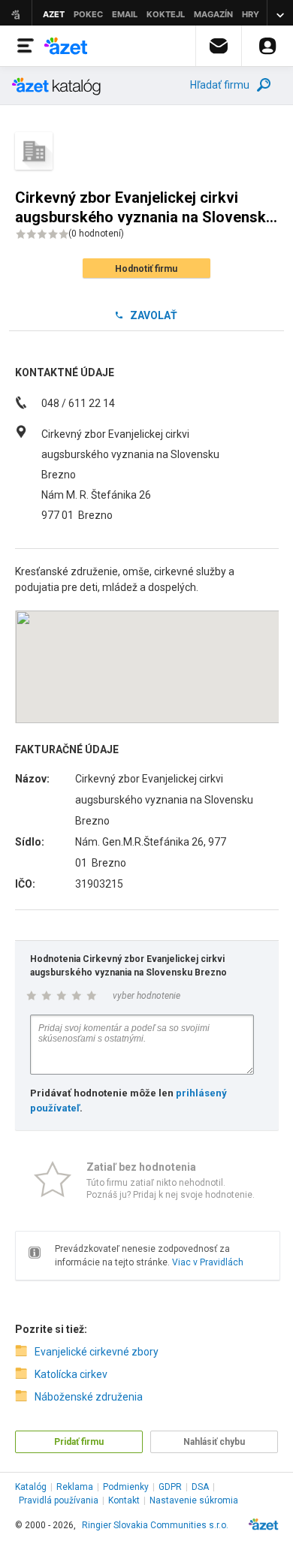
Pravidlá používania (58, 1500)
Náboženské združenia (89, 1397)
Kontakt (124, 1500)
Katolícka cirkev (71, 1374)
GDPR (170, 1487)
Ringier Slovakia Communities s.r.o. (155, 1525)
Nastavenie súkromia (194, 1500)
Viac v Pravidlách (207, 1262)
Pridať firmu (79, 1442)
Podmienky (126, 1487)
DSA (200, 1487)
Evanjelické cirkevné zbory (97, 1352)
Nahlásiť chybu (214, 1442)
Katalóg (31, 1487)
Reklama (74, 1487)
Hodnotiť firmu (146, 269)
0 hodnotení (96, 233)
